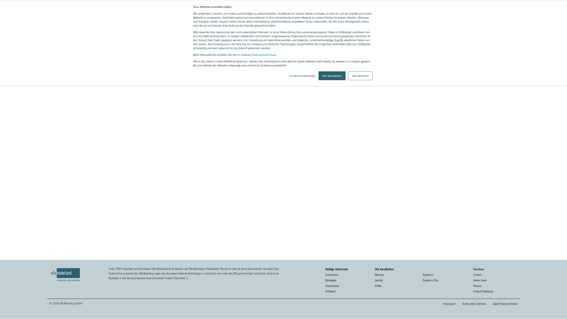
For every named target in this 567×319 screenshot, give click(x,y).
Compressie (331, 275)
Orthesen (330, 291)
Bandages (330, 280)
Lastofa (379, 280)
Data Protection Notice (505, 304)
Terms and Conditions (474, 304)
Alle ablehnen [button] (360, 76)
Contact (477, 275)
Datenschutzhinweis (264, 54)
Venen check (480, 280)
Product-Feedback (483, 291)
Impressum (449, 304)
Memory (379, 275)
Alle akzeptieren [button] (332, 76)
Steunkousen (332, 286)
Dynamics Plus (430, 280)
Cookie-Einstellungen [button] (303, 76)
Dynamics (428, 275)
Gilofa (378, 286)
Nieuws (477, 286)
